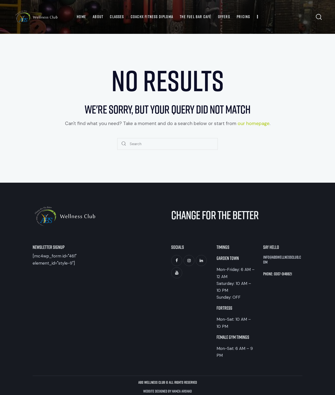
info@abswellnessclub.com (282, 259)
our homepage (254, 123)
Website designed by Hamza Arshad (167, 390)
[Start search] (124, 144)
